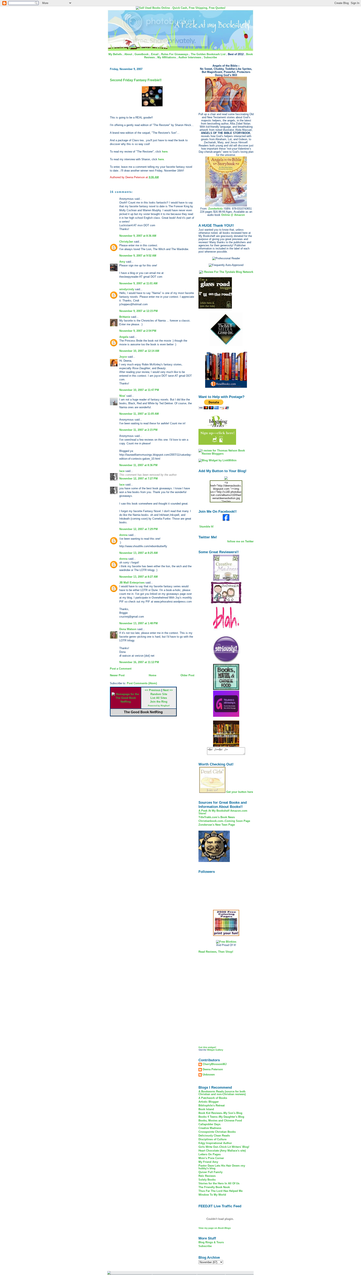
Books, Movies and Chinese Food (220, 1120)
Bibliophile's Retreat (211, 1105)
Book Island (206, 1109)
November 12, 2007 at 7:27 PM (138, 478)
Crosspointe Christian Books (217, 1131)
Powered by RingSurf (158, 705)
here (165, 151)
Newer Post (117, 675)
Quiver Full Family (210, 1172)
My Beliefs (115, 54)
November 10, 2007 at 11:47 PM (139, 390)
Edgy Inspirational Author (215, 1143)
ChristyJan (126, 241)
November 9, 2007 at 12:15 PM (138, 311)
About (128, 54)
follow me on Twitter (240, 541)
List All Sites (158, 697)
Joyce (123, 356)
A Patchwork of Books (212, 1098)
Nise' (122, 395)
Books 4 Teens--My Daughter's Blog (221, 1116)
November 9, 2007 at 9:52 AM (137, 255)
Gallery (219, 1050)
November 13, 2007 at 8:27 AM (138, 576)
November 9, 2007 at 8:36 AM (137, 235)
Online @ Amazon (233, 214)
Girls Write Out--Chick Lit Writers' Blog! (223, 1146)
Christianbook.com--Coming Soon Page (224, 820)
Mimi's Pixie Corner (211, 1158)
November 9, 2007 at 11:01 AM (138, 283)
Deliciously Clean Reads (214, 1135)
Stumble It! (206, 526)
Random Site (158, 694)
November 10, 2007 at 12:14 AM (139, 350)
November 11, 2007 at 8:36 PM (138, 465)
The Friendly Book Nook (214, 1187)
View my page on (214, 1228)
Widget (211, 1050)
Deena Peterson (213, 1069)
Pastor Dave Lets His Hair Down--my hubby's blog (221, 1167)
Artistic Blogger (208, 1101)
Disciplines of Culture (212, 1139)
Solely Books (207, 1179)
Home (152, 675)
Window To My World (212, 1194)
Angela (123, 336)
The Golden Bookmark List (208, 54)
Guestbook (142, 54)
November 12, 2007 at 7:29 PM (138, 529)
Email (155, 54)
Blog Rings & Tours (211, 1242)
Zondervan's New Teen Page (216, 824)
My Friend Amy (208, 1161)
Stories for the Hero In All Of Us (218, 1183)
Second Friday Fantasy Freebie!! (135, 80)
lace (122, 471)
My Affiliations (166, 57)
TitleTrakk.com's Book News (216, 817)
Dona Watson (127, 629)
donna (123, 534)
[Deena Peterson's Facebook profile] (226, 519)
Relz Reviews (207, 1175)
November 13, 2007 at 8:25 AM (138, 552)
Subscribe (210, 57)
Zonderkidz (215, 208)
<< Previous (152, 690)
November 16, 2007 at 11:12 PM (139, 662)
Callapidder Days (209, 1124)
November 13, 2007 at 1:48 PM (138, 623)
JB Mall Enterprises (132, 582)
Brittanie (124, 316)
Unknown (209, 1074)
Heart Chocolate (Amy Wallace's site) (222, 1150)
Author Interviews (189, 57)
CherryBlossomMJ (214, 1064)
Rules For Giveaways (174, 54)
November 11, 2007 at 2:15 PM (138, 429)
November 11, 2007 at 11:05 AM (139, 413)
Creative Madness (209, 1128)
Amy (122, 261)
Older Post (187, 675)
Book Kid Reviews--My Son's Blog (220, 1113)
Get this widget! (207, 1047)
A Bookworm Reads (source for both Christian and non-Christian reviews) (222, 1093)
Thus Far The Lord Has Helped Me (220, 1190)
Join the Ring (158, 701)
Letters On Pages (209, 1154)
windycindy (126, 289)
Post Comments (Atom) (142, 683)
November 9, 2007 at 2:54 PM (137, 330)
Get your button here (239, 791)
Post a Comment (120, 668)
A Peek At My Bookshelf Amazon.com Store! (222, 812)
